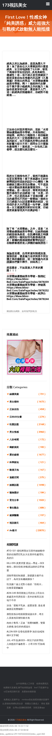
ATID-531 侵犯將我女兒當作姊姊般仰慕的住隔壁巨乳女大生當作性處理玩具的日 (26, 554)
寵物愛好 (27, 492)
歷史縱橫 (27, 454)
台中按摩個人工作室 (25, 683)
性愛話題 (27, 424)
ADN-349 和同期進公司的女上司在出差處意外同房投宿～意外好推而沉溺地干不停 (25, 597)
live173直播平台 (41, 687)
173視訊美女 (21, 720)
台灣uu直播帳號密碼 (22, 707)
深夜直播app (39, 707)
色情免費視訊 (42, 683)
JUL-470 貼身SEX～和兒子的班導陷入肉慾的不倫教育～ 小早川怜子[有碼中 (26, 644)
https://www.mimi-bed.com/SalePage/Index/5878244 (28, 298)
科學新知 (27, 462)
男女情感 (27, 432)
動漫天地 (27, 469)
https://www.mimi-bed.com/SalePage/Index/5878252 (28, 289)
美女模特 (27, 401)
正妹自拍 (27, 409)
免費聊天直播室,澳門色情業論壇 (17, 687)
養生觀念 (27, 507)
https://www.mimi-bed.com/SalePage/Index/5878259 (28, 280)
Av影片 (27, 530)
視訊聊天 (27, 522)
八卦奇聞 (27, 439)
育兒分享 (27, 500)
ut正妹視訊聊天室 (12, 691)
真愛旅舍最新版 (29, 691)
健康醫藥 (27, 515)
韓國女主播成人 (32, 703)
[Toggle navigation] (48, 4)
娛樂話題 (27, 485)
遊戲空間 (27, 477)
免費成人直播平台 (12, 699)
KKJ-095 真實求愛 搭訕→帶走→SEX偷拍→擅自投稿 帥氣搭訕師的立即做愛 (25, 567)
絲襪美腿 (27, 394)
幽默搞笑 (27, 447)
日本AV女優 (27, 416)
